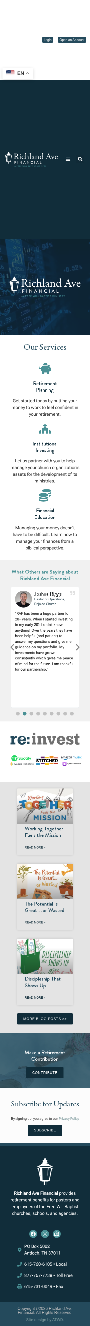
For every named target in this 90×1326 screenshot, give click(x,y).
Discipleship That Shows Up (43, 982)
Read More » (35, 847)
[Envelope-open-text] (57, 1234)
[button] (68, 159)
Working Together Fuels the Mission (44, 832)
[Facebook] (33, 1234)
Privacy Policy (69, 1119)
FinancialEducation (45, 514)
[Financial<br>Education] (45, 495)
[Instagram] (45, 1234)
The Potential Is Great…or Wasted (44, 907)
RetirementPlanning (45, 386)
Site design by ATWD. (45, 1319)
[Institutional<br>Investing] (45, 428)
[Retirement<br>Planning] (45, 368)
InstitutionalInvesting (45, 447)
